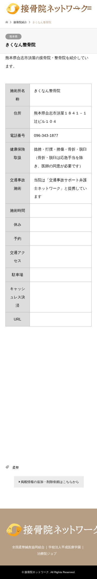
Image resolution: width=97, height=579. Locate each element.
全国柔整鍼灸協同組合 (28, 547)
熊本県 (13, 36)
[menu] (89, 8)
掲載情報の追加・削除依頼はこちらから (49, 482)
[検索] (77, 8)
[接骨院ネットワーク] (46, 8)
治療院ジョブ (47, 554)
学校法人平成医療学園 (64, 547)
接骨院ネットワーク (37, 572)
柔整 (15, 467)
